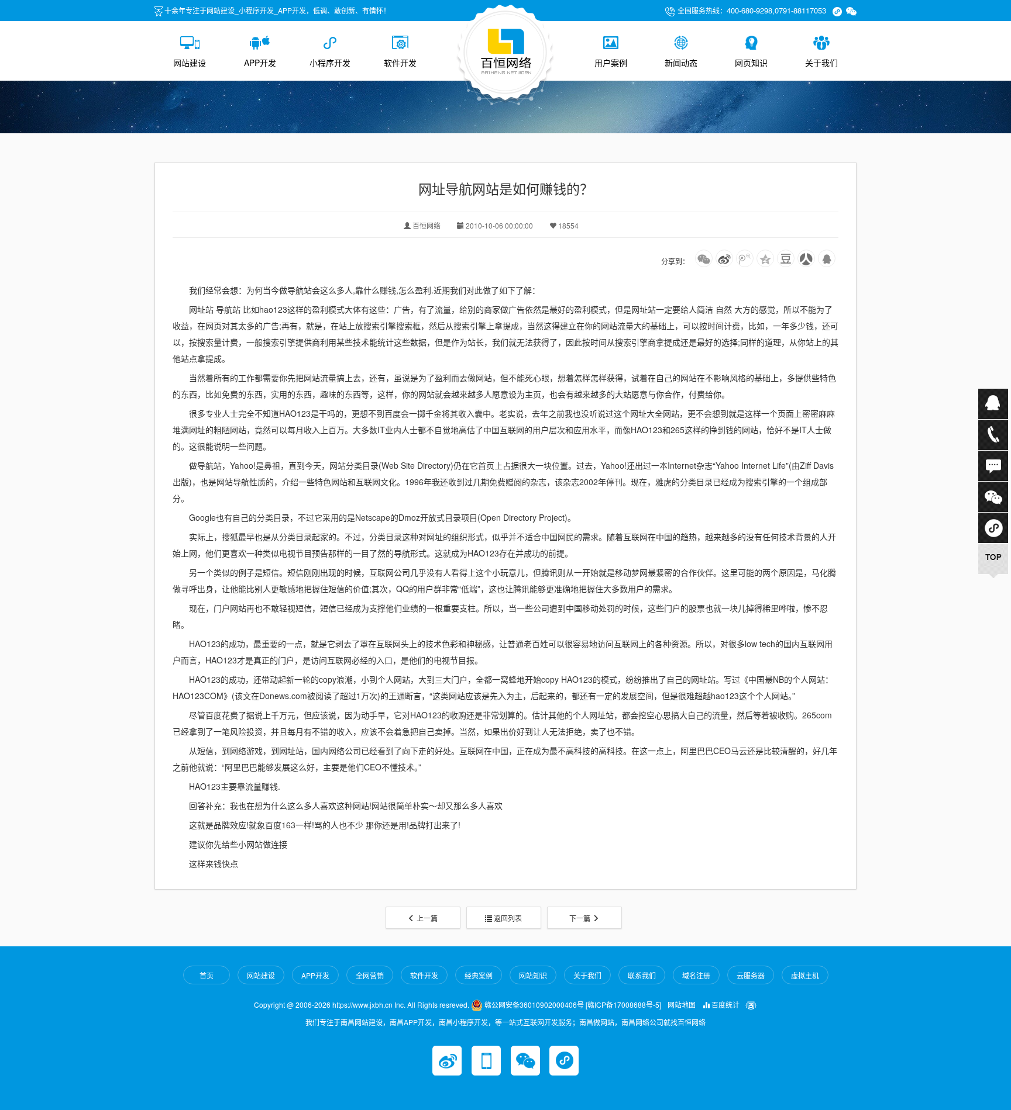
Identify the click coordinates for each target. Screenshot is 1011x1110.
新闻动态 (681, 62)
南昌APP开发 (411, 1022)
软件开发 (400, 62)
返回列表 (507, 918)
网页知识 (751, 62)
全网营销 (370, 975)
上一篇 (426, 918)
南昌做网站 (596, 1022)
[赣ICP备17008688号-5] (623, 1004)
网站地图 (682, 1004)
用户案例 (610, 62)
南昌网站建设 (362, 1022)
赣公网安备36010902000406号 (533, 1004)
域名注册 (696, 975)
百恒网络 (692, 1022)
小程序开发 (330, 62)
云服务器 (751, 975)
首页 (207, 975)
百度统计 (725, 1004)
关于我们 (821, 62)
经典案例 (479, 975)
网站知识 (533, 975)
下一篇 (580, 918)
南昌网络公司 (642, 1022)
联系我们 (642, 975)
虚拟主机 (805, 975)
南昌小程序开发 (463, 1022)
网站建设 (189, 62)
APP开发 (260, 62)
